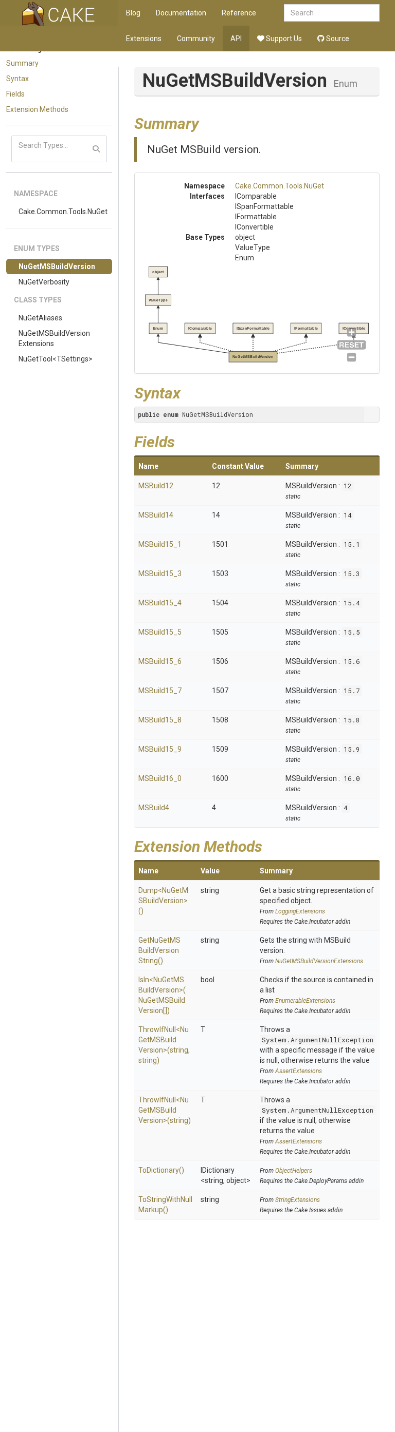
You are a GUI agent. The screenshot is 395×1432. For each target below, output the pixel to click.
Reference (239, 13)
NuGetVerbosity (44, 282)
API (236, 38)
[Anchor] (206, 122)
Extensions (143, 38)
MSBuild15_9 (160, 749)
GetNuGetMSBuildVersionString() (159, 950)
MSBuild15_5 (160, 632)
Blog (133, 13)
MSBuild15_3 (160, 573)
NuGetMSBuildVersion (57, 266)
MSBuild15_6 (160, 661)
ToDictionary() (161, 1170)
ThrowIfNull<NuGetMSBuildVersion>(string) (164, 1110)
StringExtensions (297, 1200)
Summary (22, 63)
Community (196, 38)
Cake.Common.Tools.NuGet (63, 211)
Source (337, 38)
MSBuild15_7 (160, 690)
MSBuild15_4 (160, 603)
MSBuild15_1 (160, 544)
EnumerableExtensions (305, 1000)
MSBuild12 (155, 486)
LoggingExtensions (300, 911)
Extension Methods (37, 109)
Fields (15, 94)
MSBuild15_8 (160, 720)
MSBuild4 (153, 808)
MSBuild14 (155, 515)
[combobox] (332, 13)
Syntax (17, 78)
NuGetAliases (40, 318)
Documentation (181, 13)
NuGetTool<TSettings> (56, 359)
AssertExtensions (298, 1071)
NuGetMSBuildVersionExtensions (54, 338)
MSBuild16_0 (160, 778)
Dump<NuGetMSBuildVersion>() (163, 900)
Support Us (283, 38)
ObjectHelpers (293, 1170)
